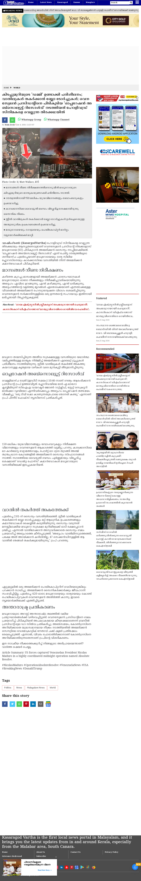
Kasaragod (62, 2)
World (16, 88)
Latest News (46, 2)
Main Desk (10, 125)
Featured (101, 298)
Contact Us (75, 852)
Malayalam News (36, 688)
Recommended (105, 349)
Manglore (90, 2)
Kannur (76, 2)
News (19, 688)
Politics (7, 688)
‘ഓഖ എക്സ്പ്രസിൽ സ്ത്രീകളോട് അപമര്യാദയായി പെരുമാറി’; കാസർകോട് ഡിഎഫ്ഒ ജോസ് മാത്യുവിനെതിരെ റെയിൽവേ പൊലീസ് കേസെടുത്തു (46, 309)
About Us (40, 852)
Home (31, 2)
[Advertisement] (70, 65)
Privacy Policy (111, 852)
